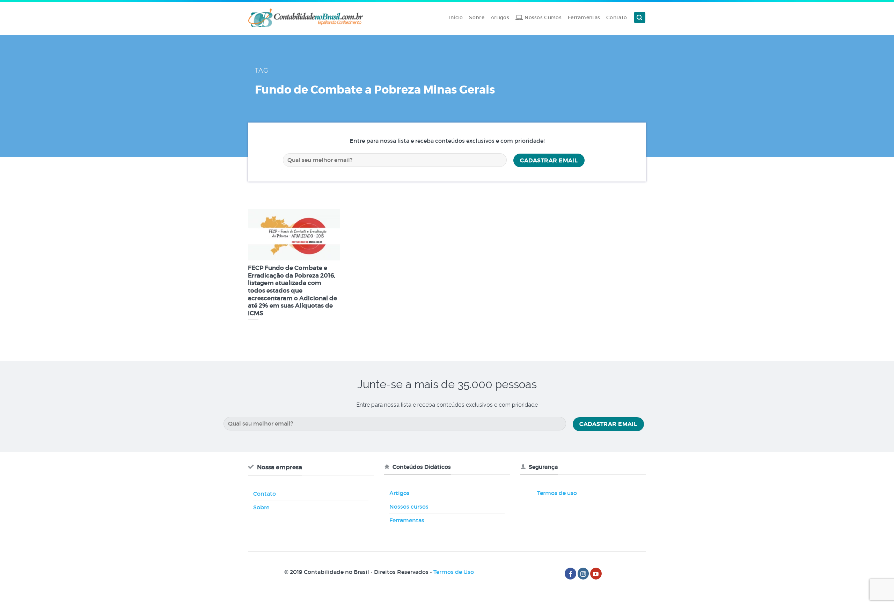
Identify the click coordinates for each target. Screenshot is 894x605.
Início (456, 17)
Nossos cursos (408, 506)
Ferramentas (584, 17)
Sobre (476, 17)
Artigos (500, 17)
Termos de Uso (453, 571)
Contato (616, 17)
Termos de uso (557, 492)
